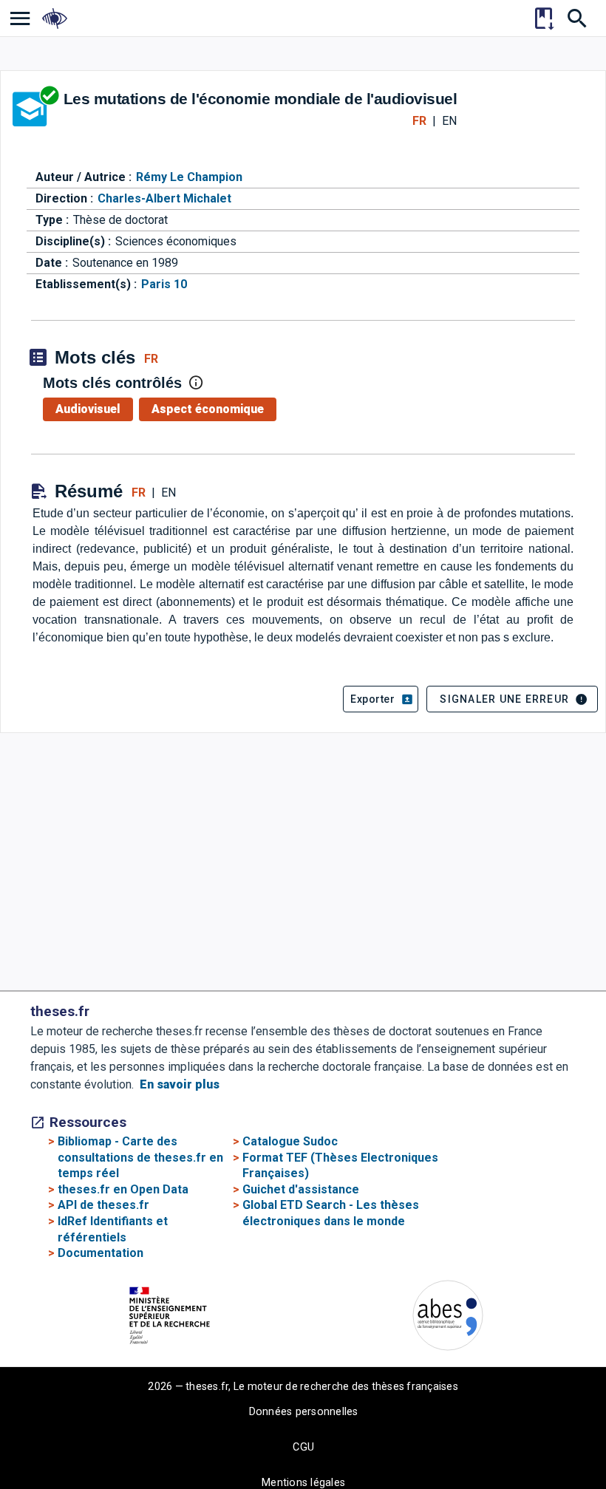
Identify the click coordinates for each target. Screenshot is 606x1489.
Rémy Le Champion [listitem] (189, 177)
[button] (380, 699)
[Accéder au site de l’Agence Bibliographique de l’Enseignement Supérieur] (447, 1318)
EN (449, 121)
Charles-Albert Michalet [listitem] (164, 198)
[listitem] (20, 18)
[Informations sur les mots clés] (196, 382)
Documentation (100, 1253)
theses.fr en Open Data (123, 1189)
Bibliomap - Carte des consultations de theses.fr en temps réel (140, 1157)
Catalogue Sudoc (290, 1141)
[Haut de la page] (546, 1472)
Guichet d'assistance (300, 1189)
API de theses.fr (103, 1205)
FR (419, 121)
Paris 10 (164, 284)
